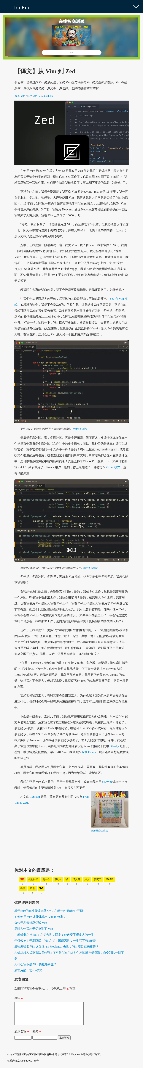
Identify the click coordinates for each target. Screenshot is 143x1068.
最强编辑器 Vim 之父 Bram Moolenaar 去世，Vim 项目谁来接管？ (56, 946)
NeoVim (32, 95)
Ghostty (114, 746)
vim (23, 95)
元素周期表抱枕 (99, 830)
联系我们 (12, 1060)
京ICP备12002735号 (28, 1060)
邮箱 (36, 1032)
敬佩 (22, 888)
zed (17, 95)
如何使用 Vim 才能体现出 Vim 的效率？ (40, 916)
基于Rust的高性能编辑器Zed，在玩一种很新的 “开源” (49, 910)
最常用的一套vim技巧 (28, 970)
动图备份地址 (80, 428)
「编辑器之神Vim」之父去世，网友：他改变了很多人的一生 (54, 934)
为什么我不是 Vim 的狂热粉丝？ (35, 964)
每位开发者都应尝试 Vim (30, 922)
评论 (18, 999)
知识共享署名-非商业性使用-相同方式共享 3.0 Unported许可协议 (56, 1054)
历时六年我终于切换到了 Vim (33, 928)
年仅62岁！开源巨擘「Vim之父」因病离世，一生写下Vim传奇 (55, 940)
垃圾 (32, 888)
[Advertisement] (71, 858)
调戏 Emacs (88, 752)
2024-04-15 (46, 95)
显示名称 (21, 1032)
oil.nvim (106, 781)
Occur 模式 (113, 467)
